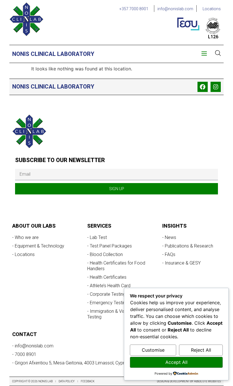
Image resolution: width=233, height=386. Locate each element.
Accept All (176, 362)
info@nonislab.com (175, 9)
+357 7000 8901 (133, 9)
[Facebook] (202, 87)
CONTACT (24, 334)
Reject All (201, 350)
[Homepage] (26, 19)
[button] (204, 54)
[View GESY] (188, 24)
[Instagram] (216, 87)
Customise (153, 350)
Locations (212, 9)
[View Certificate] (213, 26)
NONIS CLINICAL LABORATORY (53, 54)
